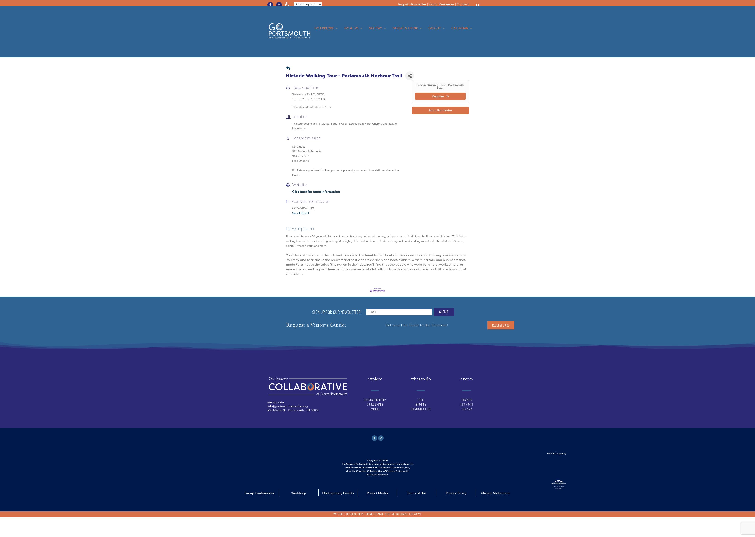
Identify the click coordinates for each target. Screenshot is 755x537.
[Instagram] (279, 4)
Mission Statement (495, 493)
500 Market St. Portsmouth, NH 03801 (293, 410)
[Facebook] (374, 438)
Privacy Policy (456, 493)
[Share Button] (409, 75)
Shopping (421, 404)
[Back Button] (288, 68)
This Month (466, 404)
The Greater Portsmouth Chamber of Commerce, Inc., (380, 467)
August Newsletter (412, 4)
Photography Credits (338, 493)
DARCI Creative (411, 514)
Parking (374, 409)
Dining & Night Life (421, 409)
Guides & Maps (375, 404)
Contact (463, 4)
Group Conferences (259, 493)
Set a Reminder (440, 110)
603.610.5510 (275, 402)
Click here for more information (316, 192)
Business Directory (375, 400)
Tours (420, 400)
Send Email (300, 213)
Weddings (298, 493)
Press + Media (377, 493)
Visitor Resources (441, 4)
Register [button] (438, 96)
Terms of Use (416, 493)
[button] (477, 5)
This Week (466, 400)
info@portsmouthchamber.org (287, 406)
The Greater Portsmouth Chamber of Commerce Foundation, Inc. (378, 464)
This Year (466, 409)
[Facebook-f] (270, 4)
